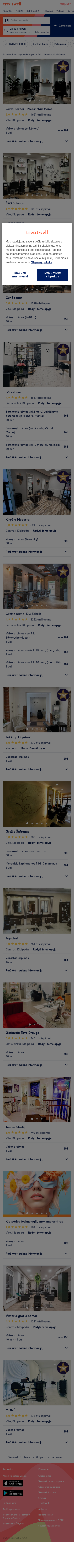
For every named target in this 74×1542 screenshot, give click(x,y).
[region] (37, 254)
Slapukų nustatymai (20, 274)
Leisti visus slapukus (52, 274)
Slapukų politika (41, 262)
